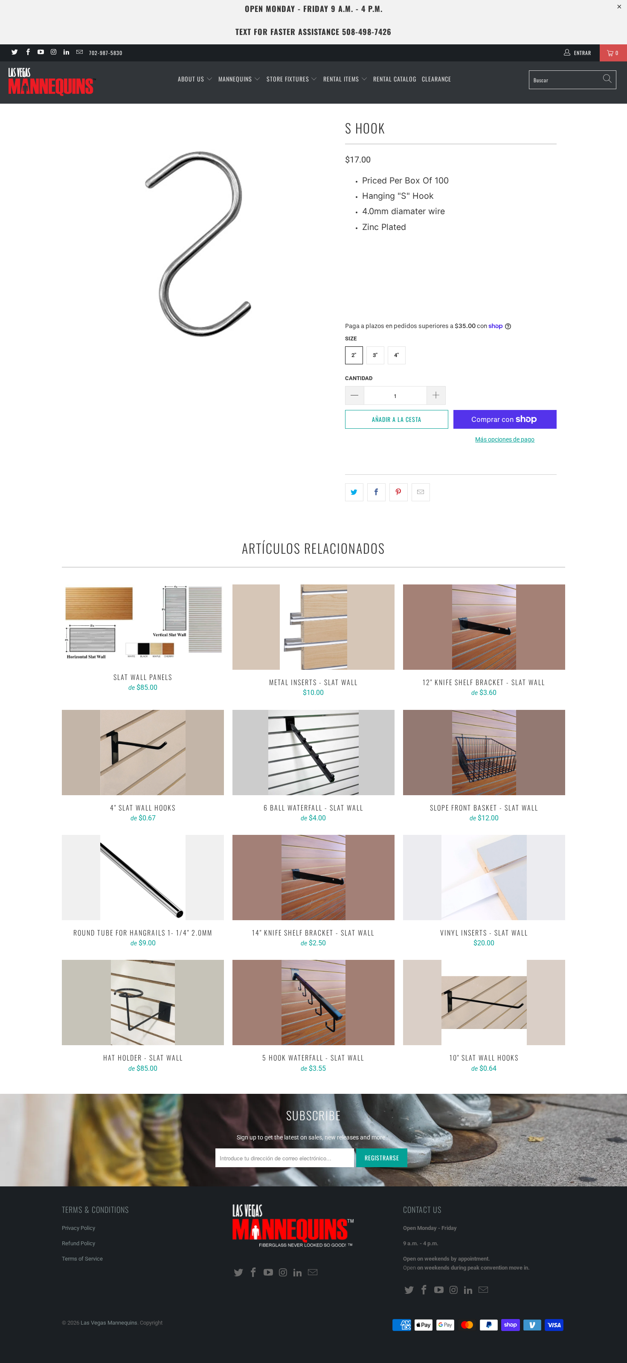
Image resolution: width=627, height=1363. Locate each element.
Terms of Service (82, 1258)
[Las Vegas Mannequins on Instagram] (53, 53)
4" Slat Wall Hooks (143, 752)
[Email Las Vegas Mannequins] (78, 53)
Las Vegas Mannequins (109, 1322)
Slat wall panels (143, 624)
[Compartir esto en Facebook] (376, 492)
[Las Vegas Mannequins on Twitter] (14, 53)
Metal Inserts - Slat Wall (313, 627)
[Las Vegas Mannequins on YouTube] (40, 53)
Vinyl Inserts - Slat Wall (484, 877)
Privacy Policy (78, 1228)
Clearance (436, 78)
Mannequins (236, 78)
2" (353, 355)
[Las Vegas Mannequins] (54, 82)
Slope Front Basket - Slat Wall (484, 752)
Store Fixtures (289, 78)
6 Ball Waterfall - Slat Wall (313, 752)
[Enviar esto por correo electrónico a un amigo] (421, 492)
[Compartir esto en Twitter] (354, 492)
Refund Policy (78, 1243)
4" (396, 355)
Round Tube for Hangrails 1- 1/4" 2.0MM (143, 877)
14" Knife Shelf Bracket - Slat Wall (313, 877)
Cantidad (358, 378)
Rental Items (342, 78)
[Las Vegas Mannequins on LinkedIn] (66, 53)
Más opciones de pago (504, 439)
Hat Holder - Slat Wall (143, 1002)
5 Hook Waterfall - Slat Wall (313, 1002)
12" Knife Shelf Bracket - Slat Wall (484, 627)
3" (375, 355)
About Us (192, 78)
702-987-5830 (105, 52)
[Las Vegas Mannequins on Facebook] (27, 53)
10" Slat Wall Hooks (484, 1002)
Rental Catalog (394, 78)
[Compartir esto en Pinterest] (398, 492)
